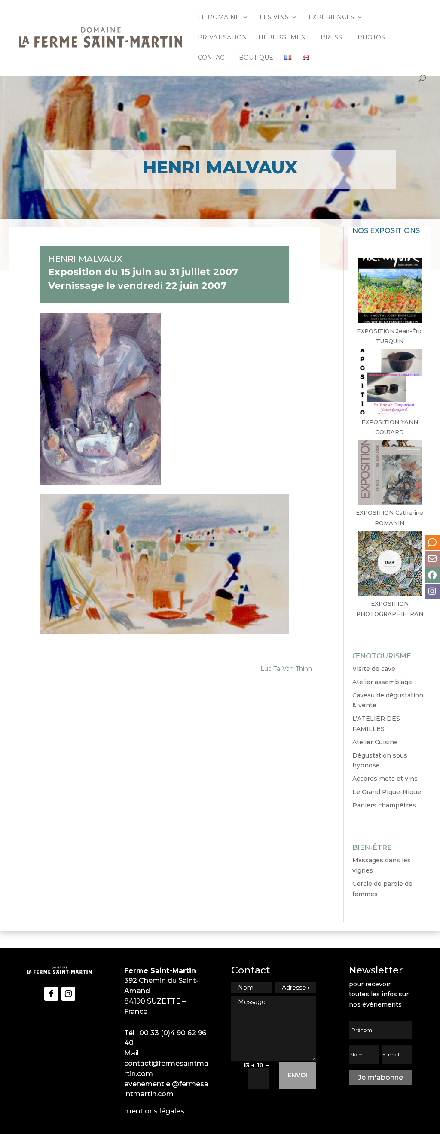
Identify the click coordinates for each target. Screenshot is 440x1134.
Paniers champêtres (384, 805)
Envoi (297, 1075)
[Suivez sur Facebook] (51, 994)
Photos (371, 37)
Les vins (274, 17)
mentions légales (154, 1111)
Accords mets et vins (385, 778)
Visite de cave (373, 669)
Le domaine (219, 17)
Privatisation (222, 37)
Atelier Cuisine (375, 742)
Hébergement (283, 37)
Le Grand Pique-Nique (386, 792)
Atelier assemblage (382, 682)
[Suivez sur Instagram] (68, 994)
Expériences (331, 17)
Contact (213, 58)
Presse (333, 37)
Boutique (256, 58)
